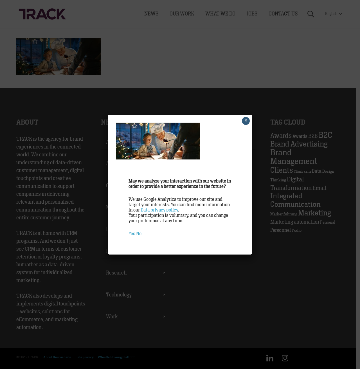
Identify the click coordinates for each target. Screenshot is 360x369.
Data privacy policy (159, 210)
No (138, 233)
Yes (132, 233)
